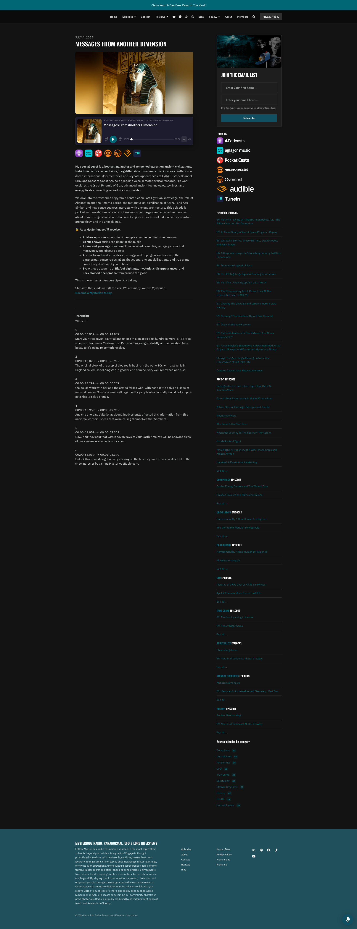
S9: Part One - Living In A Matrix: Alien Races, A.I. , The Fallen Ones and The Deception (248, 221)
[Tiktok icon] (276, 850)
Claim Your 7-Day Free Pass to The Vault (178, 5)
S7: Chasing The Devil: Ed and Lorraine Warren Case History (246, 305)
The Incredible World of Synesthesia (238, 527)
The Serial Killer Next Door (232, 424)
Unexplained (224, 512)
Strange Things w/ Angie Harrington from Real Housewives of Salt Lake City (243, 360)
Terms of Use (223, 849)
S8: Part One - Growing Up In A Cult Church (241, 282)
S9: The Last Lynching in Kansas (235, 617)
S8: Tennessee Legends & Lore (234, 265)
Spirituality (224, 643)
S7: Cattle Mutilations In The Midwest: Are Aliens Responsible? (245, 335)
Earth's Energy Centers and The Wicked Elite (242, 486)
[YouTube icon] (254, 856)
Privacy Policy (271, 16)
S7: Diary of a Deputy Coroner (234, 324)
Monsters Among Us (228, 560)
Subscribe (249, 118)
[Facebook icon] (269, 850)
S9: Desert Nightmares (230, 626)
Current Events (228, 805)
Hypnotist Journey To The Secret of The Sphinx (244, 432)
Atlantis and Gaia (226, 415)
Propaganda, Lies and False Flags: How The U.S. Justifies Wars (244, 388)
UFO (219, 577)
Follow (213, 16)
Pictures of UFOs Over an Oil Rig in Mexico (241, 584)
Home (113, 16)
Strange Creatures (228, 676)
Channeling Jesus (227, 650)
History (221, 708)
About (228, 16)
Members (242, 16)
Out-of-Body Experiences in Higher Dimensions (244, 398)
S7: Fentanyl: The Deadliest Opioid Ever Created (245, 316)
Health (223, 799)
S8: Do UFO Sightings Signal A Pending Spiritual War (246, 274)
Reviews (160, 16)
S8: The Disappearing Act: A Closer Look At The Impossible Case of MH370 (244, 293)
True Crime (223, 610)
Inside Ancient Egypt (229, 441)
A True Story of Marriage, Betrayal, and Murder (243, 407)
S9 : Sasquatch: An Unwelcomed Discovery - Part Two (247, 691)
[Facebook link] (180, 16)
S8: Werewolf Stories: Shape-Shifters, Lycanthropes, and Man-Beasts (247, 242)
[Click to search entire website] (254, 16)
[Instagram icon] (254, 850)
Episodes (128, 16)
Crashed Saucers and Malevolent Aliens (240, 370)
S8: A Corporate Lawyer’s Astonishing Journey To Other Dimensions (249, 255)
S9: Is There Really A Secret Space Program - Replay (247, 232)
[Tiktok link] (186, 16)
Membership (223, 859)
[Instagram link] (192, 16)
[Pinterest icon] (261, 850)
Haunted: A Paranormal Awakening (237, 462)
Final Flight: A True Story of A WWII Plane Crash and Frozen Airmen (247, 451)
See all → (222, 470)
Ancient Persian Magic (229, 715)
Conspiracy (223, 479)
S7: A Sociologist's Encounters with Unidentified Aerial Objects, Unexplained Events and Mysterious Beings (248, 347)
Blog (201, 16)
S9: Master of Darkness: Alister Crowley (240, 658)
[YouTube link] (174, 16)
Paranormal (224, 545)
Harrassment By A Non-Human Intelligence (242, 519)
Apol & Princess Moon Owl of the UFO (238, 593)
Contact (145, 16)
